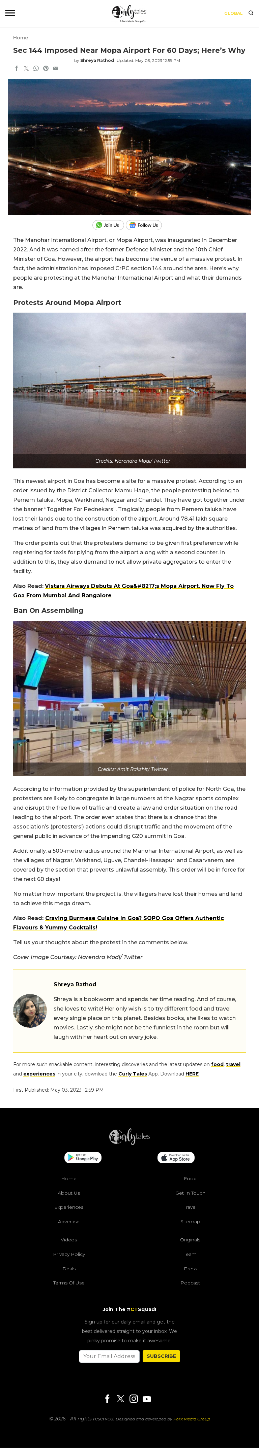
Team (190, 1254)
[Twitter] (120, 1399)
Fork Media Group (191, 1418)
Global (233, 13)
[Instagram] (134, 1399)
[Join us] (109, 225)
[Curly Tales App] (83, 1158)
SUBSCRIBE (161, 1356)
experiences (39, 1074)
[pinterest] (46, 69)
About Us (69, 1193)
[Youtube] (147, 1399)
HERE (192, 1074)
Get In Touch (190, 1193)
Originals (190, 1240)
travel (233, 1064)
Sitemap (190, 1222)
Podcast (190, 1283)
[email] (55, 69)
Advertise (69, 1222)
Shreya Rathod (97, 60)
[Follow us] (146, 225)
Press (190, 1269)
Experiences (68, 1207)
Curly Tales (132, 1074)
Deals (69, 1269)
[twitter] (26, 69)
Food (190, 1178)
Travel (190, 1207)
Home (20, 38)
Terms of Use (69, 1283)
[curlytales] (129, 1143)
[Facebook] (107, 1399)
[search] (251, 13)
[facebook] (16, 69)
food (217, 1064)
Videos (69, 1240)
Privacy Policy (69, 1254)
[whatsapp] (36, 69)
